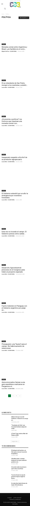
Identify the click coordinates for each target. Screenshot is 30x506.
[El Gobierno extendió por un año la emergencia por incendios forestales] (15, 178)
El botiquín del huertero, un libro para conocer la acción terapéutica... (19, 452)
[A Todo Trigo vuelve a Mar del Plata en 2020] (6, 437)
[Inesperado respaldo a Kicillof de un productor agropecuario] (15, 142)
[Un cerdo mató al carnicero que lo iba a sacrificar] (6, 470)
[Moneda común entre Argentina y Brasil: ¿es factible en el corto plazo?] (15, 32)
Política (3, 44)
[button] (4, 8)
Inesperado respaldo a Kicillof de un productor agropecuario (14, 158)
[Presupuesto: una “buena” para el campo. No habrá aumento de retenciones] (15, 329)
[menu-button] (2, 4)
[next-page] (19, 395)
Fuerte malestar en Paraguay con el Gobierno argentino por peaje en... (14, 308)
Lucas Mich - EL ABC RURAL (8, 87)
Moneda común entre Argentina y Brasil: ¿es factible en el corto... (14, 48)
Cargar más (14, 441)
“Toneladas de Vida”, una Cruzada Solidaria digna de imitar (18, 427)
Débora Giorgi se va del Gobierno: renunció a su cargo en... (19, 418)
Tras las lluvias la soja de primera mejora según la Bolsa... (18, 476)
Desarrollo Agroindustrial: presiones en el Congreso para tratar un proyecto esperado (13, 270)
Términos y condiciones (15, 499)
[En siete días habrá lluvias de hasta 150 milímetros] (6, 486)
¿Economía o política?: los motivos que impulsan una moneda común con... (12, 121)
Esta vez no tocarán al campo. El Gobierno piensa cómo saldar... (14, 233)
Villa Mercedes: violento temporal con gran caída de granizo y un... (18, 460)
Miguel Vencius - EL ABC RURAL (9, 51)
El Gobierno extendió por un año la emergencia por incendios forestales (15, 195)
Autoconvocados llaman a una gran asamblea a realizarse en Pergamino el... (13, 384)
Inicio (3, 14)
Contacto (9, 497)
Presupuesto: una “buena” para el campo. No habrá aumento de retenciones (14, 346)
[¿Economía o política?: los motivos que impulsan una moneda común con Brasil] (15, 104)
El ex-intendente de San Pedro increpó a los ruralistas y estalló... (15, 84)
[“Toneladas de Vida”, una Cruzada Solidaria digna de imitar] (6, 428)
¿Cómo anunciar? (17, 497)
